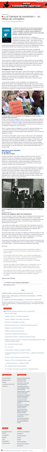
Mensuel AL (14, 311)
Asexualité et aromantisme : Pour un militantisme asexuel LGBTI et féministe (23, 388)
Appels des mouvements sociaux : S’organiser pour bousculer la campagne (21, 325)
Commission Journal (14, 21)
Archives (31, 450)
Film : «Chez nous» (9, 347)
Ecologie (19, 437)
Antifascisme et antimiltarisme (23, 431)
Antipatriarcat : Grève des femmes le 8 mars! (14, 330)
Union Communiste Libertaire (9, 450)
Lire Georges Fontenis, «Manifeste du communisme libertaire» (23, 401)
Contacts (4, 382)
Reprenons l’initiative (17, 122)
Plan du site (4, 386)
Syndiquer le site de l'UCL (9, 384)
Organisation (25, 450)
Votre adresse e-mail (9, 284)
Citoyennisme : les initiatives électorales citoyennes (16, 333)
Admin (44, 450)
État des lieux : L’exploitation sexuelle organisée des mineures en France (23, 406)
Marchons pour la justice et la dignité (11, 151)
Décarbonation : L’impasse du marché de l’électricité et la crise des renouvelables (23, 396)
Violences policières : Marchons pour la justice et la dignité (17, 350)
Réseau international (21, 441)
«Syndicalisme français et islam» (23, 303)
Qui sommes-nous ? (6, 378)
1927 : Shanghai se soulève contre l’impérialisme (15, 366)
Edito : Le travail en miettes (11, 313)
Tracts (3, 439)
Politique (19, 439)
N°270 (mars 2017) (31, 311)
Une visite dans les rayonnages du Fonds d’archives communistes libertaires (21, 369)
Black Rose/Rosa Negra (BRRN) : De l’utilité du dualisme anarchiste (22, 411)
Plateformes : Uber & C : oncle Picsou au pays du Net (17, 316)
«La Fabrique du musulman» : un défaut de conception (17, 363)
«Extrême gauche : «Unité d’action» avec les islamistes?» (23, 295)
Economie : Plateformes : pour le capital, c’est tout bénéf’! (17, 319)
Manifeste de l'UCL (6, 380)
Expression (9, 311)
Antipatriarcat (20, 433)
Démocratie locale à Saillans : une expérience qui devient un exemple (20, 336)
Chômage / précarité (21, 435)
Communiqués (5, 435)
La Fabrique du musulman (17, 293)
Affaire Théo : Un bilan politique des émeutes (14, 322)
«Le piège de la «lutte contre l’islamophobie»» (14, 299)
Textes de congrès (6, 443)
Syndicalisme (20, 445)
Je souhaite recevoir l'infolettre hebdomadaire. (17, 282)
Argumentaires (5, 441)
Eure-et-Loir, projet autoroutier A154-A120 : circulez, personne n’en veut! (23, 380)
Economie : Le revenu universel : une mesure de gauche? (17, 357)
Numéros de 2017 (22, 311)
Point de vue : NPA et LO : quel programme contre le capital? (18, 360)
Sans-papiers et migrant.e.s (23, 443)
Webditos (4, 437)
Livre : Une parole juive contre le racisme (14, 344)
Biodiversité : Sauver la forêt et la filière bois (14, 328)
